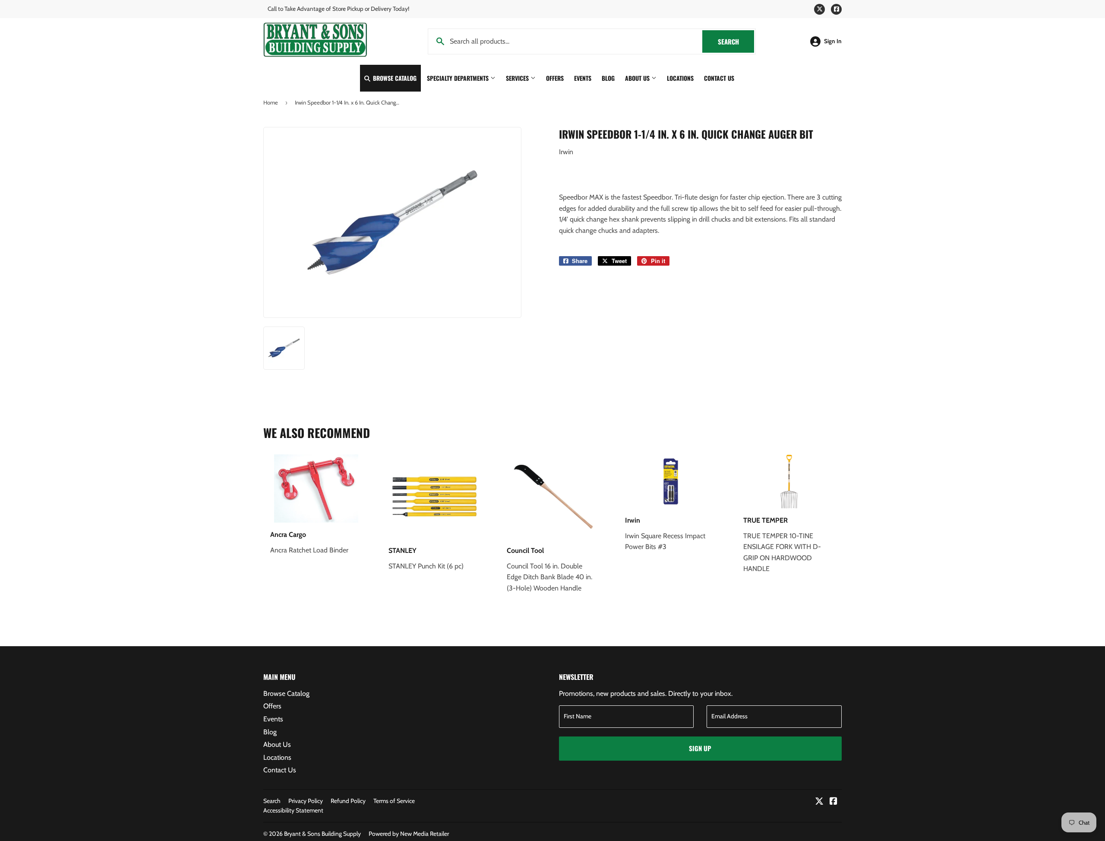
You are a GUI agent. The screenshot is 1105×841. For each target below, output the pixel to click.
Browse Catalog (394, 78)
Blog (608, 78)
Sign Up (700, 748)
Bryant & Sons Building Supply (322, 833)
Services (518, 78)
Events (582, 78)
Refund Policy (348, 800)
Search (736, 41)
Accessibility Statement (293, 810)
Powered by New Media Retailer (409, 833)
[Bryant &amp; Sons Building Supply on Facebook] (833, 802)
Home (270, 102)
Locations (680, 78)
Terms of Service (394, 800)
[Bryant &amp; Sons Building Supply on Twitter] (819, 802)
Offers (555, 78)
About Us (638, 78)
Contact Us (719, 78)
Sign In (833, 41)
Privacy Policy (305, 800)
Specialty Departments (458, 78)
